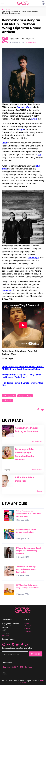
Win (8, 667)
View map (5, 635)
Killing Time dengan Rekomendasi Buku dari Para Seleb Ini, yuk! (28, 514)
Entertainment (31, 42)
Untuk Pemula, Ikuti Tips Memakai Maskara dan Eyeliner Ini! (26, 569)
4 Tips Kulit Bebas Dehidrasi (24, 479)
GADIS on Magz (26, 667)
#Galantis (7, 400)
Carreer (27, 628)
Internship (28, 631)
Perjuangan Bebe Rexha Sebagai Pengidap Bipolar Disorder (24, 454)
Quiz (4, 667)
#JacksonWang (25, 396)
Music (8, 10)
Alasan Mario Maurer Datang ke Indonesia (26, 429)
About (27, 623)
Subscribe (35, 653)
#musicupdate (9, 396)
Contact (28, 626)
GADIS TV (15, 667)
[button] (42, 410)
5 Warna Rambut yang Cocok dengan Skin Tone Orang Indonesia (28, 551)
